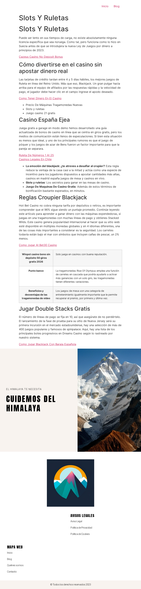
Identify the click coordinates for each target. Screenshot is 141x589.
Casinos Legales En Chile (35, 159)
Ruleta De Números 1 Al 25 (36, 155)
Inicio (105, 6)
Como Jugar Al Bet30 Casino (38, 245)
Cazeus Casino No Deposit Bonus (41, 56)
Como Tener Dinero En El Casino (40, 98)
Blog (117, 6)
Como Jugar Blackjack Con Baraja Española (47, 344)
